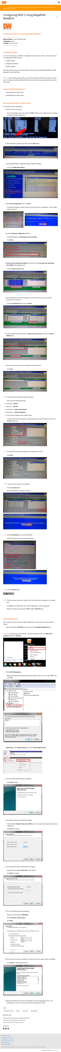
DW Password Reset (6, 1044)
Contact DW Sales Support (7, 1040)
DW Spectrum (31, 7)
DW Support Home (5, 1035)
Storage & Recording (41, 7)
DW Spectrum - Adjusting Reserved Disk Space (14, 1020)
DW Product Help (11, 7)
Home (4, 7)
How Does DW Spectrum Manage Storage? (13, 1022)
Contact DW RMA (5, 1042)
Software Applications (21, 7)
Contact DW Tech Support (7, 1037)
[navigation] (59, 2)
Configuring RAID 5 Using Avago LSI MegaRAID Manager (16, 1018)
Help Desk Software (47, 1050)
